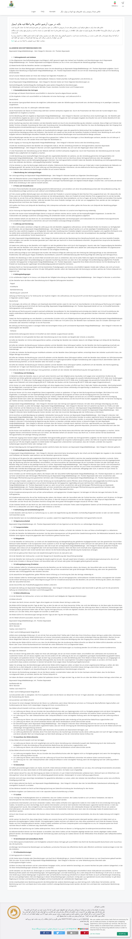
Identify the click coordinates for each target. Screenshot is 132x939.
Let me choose (95, 934)
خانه (67, 929)
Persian (114, 6)
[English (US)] (83, 929)
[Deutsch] (79, 929)
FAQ (42, 11)
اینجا (12, 41)
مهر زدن (61, 929)
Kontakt (52, 11)
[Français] (85, 929)
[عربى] (81, 929)
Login (33, 11)
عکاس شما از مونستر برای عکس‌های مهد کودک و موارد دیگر (81, 11)
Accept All (122, 934)
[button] (45, 932)
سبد (123, 6)
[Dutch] (87, 929)
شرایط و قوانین (52, 929)
